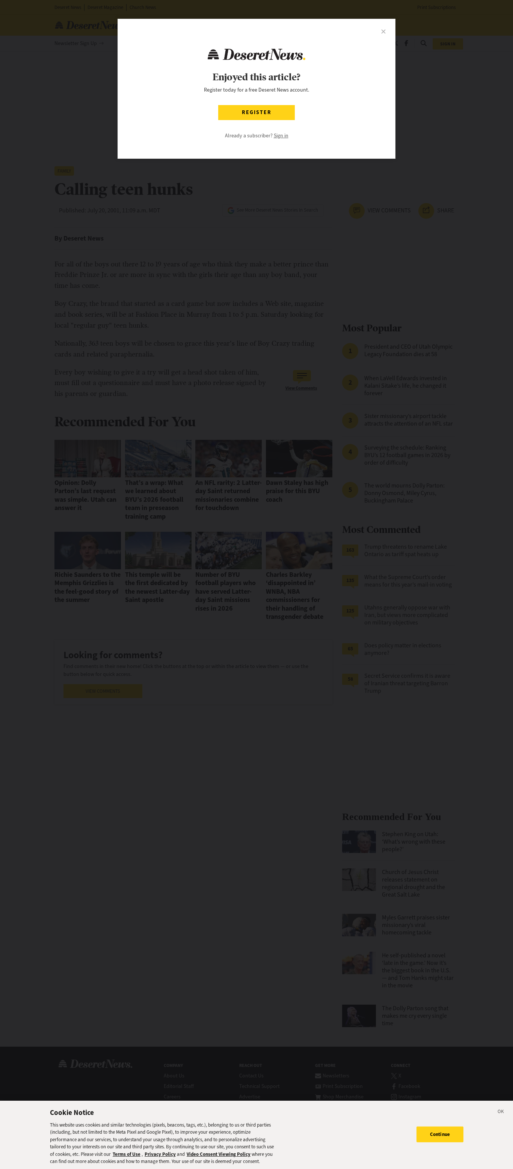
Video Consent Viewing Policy (218, 1154)
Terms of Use (126, 1154)
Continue (440, 1134)
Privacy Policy (160, 1154)
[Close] (501, 1112)
